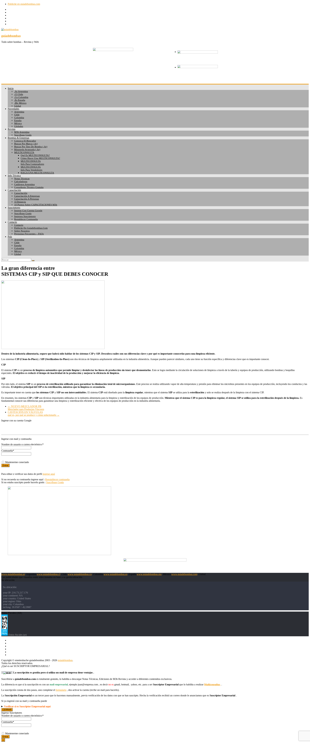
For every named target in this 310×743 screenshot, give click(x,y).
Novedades (13, 108)
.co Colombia (21, 97)
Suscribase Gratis (22, 135)
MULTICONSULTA (24, 152)
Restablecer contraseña (26, 219)
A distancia (20, 202)
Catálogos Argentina (24, 184)
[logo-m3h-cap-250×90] (113, 50)
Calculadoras (20, 181)
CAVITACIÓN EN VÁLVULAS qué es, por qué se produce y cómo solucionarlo (33, 413)
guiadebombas (11, 35)
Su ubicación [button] (8, 580)
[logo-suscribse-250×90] (197, 67)
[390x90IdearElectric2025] (155, 560)
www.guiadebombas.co (80, 574)
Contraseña (7, 450)
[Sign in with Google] (155, 427)
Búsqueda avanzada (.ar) (27, 149)
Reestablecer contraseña (57, 479)
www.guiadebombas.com (184, 574)
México (18, 123)
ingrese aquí (49, 474)
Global (17, 106)
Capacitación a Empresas (27, 196)
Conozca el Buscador (25, 140)
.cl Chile (18, 94)
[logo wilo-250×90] (197, 52)
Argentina (19, 111)
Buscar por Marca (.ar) (26, 143)
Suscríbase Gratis (22, 213)
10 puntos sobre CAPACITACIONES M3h (35, 204)
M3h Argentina (21, 132)
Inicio (11, 88)
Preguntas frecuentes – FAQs (29, 233)
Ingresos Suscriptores (25, 216)
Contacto (12, 222)
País (10, 236)
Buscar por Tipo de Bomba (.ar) (30, 146)
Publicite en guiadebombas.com (24, 4)
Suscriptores (14, 207)
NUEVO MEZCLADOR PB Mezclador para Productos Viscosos (26, 408)
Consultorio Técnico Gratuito (29, 187)
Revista (11, 129)
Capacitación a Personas (26, 199)
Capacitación (14, 190)
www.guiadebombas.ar (13, 574)
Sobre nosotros (22, 231)
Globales (18, 126)
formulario (61, 690)
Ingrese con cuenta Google (28, 210)
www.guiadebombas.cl (48, 574)
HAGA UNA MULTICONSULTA (37, 172)
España (17, 120)
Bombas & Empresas (18, 137)
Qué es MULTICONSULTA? (35, 155)
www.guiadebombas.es (115, 574)
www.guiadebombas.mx (149, 574)
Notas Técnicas (22, 178)
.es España (19, 100)
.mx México (20, 103)
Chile (17, 114)
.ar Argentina (21, 91)
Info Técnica (14, 175)
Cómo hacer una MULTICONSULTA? (40, 158)
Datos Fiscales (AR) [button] (11, 613)
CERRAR (7, 709)
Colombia (19, 117)
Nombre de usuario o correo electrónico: (22, 444)
